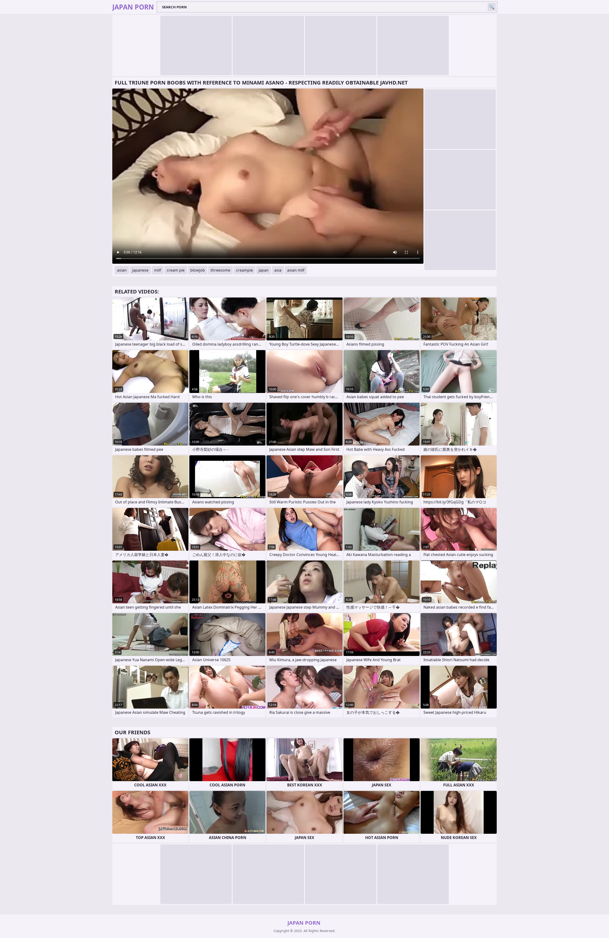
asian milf (295, 270)
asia (277, 270)
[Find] (492, 7)
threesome (220, 270)
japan (264, 270)
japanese (140, 270)
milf (157, 270)
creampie (244, 270)
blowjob (197, 270)
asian (122, 270)
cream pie (176, 270)
